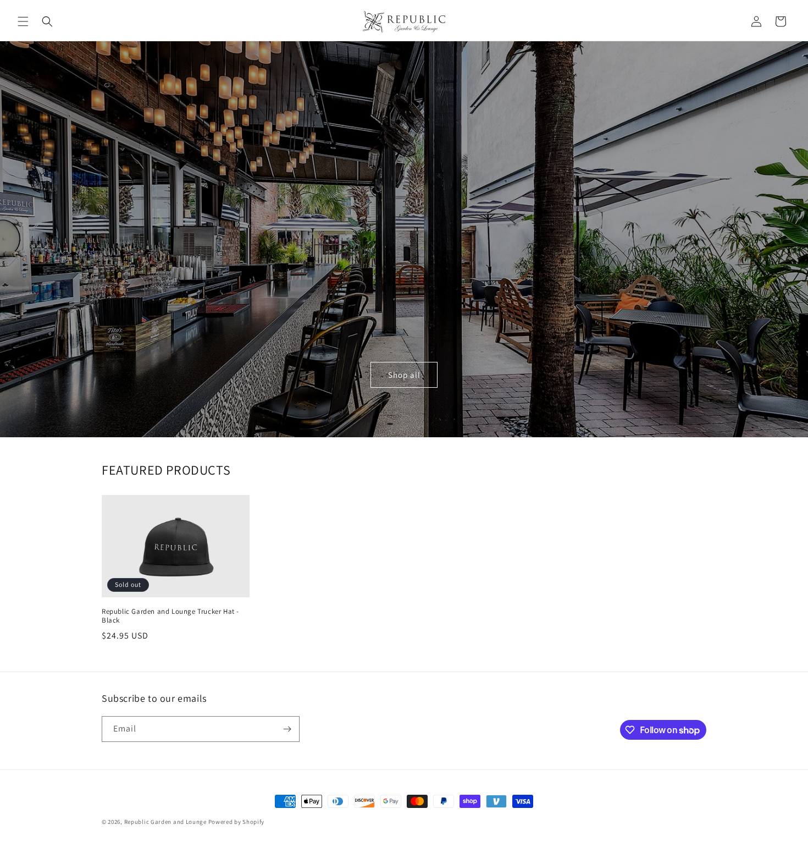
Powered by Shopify (236, 822)
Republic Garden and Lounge (165, 822)
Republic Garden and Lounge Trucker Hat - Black (170, 616)
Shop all (404, 375)
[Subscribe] (287, 729)
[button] (23, 21)
